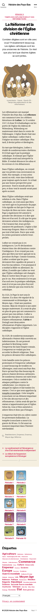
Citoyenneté (32, 559)
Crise (14, 565)
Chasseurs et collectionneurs (10, 559)
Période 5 (19, 14)
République (16, 582)
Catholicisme (28, 554)
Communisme (7, 565)
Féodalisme (23, 571)
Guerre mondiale (11, 573)
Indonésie (11, 577)
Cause (4, 556)
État (19, 589)
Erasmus (28, 435)
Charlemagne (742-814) (13, 556)
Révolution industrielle (29, 582)
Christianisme (24, 559)
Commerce (27, 562)
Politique (14, 580)
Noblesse (6, 580)
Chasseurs (24, 556)
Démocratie (29, 565)
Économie (12, 590)
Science (6, 584)
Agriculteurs (9, 553)
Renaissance (23, 579)
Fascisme (16, 571)
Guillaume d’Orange (26, 574)
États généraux (28, 590)
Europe (7, 570)
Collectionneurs (13, 562)
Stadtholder (6, 587)
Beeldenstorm (10, 435)
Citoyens (4, 562)
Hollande (4, 577)
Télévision (16, 587)
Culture (20, 565)
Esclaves (24, 568)
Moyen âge (9, 437)
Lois (16, 577)
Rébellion (31, 580)
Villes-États (31, 587)
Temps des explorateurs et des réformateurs (19, 18)
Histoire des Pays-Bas (19, 4)
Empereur (20, 435)
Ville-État (24, 587)
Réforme (18, 437)
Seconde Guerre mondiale (22, 584)
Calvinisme (20, 554)
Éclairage (4, 590)
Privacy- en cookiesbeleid (13, 601)
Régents (6, 582)
